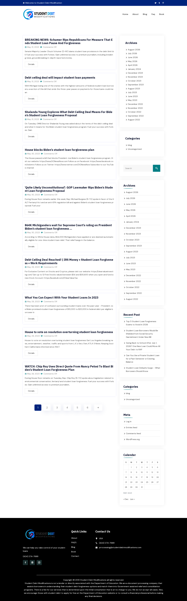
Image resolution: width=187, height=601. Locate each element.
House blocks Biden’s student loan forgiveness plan (59, 150)
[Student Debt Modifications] (39, 14)
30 (136, 487)
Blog (145, 14)
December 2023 (135, 73)
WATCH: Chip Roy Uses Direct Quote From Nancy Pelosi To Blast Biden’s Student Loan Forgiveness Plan (69, 368)
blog (130, 145)
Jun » (132, 499)
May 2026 (132, 61)
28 (126, 487)
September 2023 (136, 84)
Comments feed (133, 433)
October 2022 (134, 112)
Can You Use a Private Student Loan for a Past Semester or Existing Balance (142, 358)
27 (158, 482)
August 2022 (134, 119)
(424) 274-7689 (30, 556)
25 (147, 482)
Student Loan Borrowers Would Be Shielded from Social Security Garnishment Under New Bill (142, 333)
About (135, 14)
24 (142, 482)
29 (131, 487)
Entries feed (131, 427)
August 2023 (134, 88)
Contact (75, 556)
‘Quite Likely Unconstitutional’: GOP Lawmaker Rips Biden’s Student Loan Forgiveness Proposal (69, 189)
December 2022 (135, 104)
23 (136, 482)
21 (126, 482)
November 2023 (135, 77)
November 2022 (135, 108)
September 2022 (136, 115)
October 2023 (134, 80)
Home (125, 14)
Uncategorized (135, 149)
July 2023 (132, 92)
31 (142, 487)
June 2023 (133, 96)
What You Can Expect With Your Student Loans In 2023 (61, 297)
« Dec (125, 499)
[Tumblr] (159, 2)
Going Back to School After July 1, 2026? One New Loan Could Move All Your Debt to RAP (143, 346)
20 (157, 477)
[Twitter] (155, 2)
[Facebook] (25, 562)
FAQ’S (73, 542)
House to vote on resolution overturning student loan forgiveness (69, 332)
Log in (128, 421)
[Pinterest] (163, 2)
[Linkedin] (32, 562)
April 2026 (133, 65)
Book (161, 14)
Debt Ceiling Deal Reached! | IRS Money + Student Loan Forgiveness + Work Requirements (69, 261)
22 (131, 482)
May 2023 (132, 100)
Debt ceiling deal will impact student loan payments (60, 77)
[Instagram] (39, 562)
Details (31, 64)
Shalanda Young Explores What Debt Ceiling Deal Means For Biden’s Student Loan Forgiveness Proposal (68, 113)
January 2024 (134, 69)
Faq (153, 14)
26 (152, 482)
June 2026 (133, 57)
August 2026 (134, 49)
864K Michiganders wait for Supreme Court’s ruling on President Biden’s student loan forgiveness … (68, 226)
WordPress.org (133, 439)
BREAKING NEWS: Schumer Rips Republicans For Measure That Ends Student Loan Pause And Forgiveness (69, 41)
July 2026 (132, 53)
